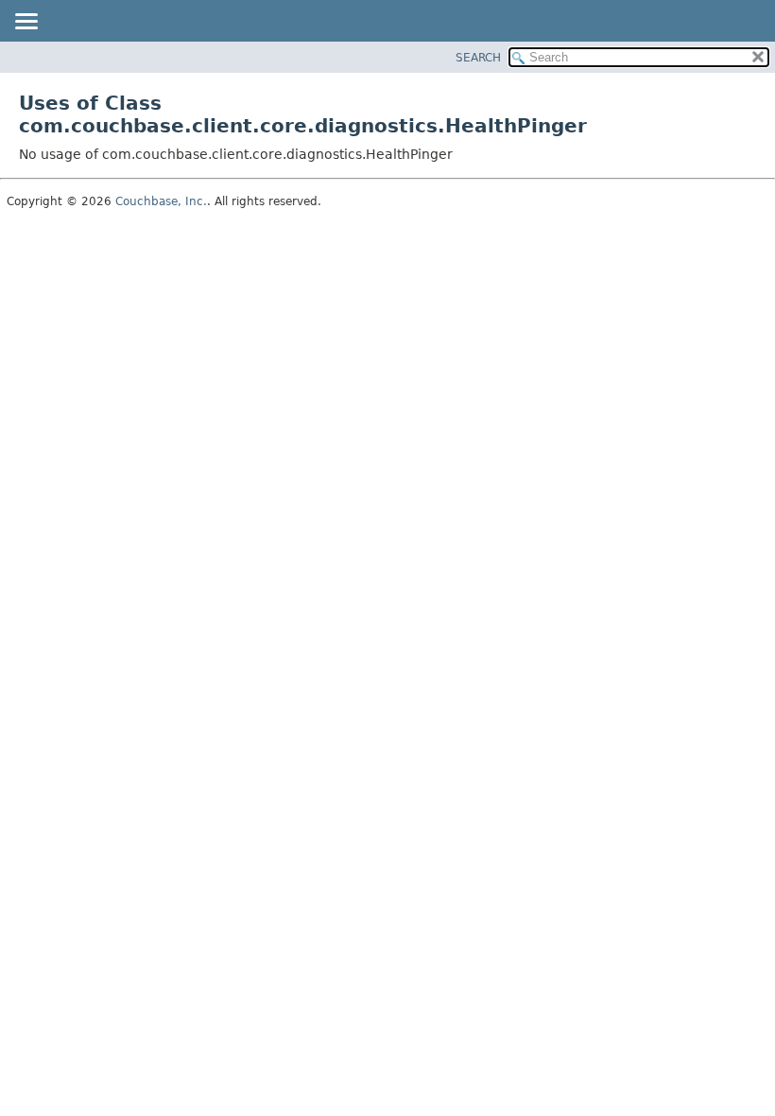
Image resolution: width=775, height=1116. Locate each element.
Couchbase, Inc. (161, 201)
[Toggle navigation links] (25, 22)
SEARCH (478, 57)
